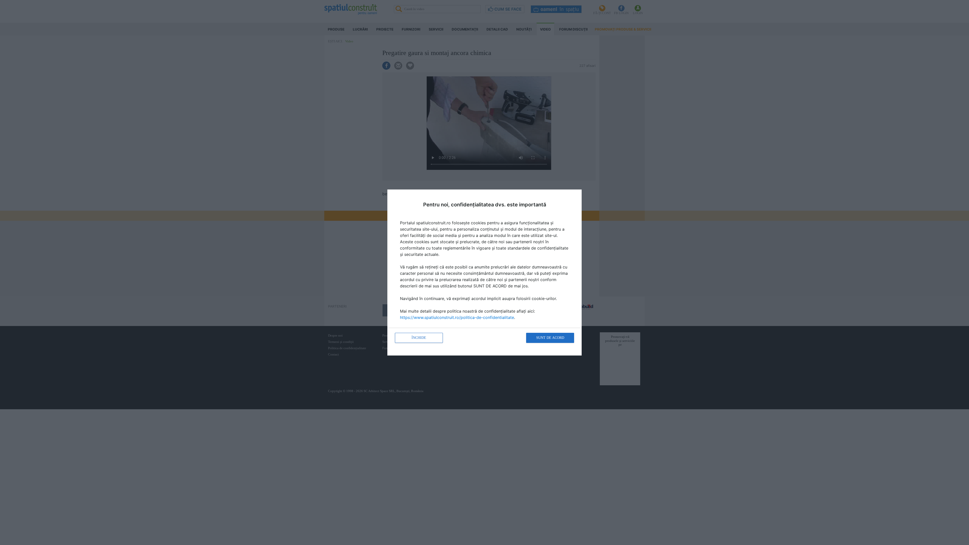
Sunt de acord (550, 338)
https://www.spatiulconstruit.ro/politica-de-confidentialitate (457, 317)
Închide (419, 338)
